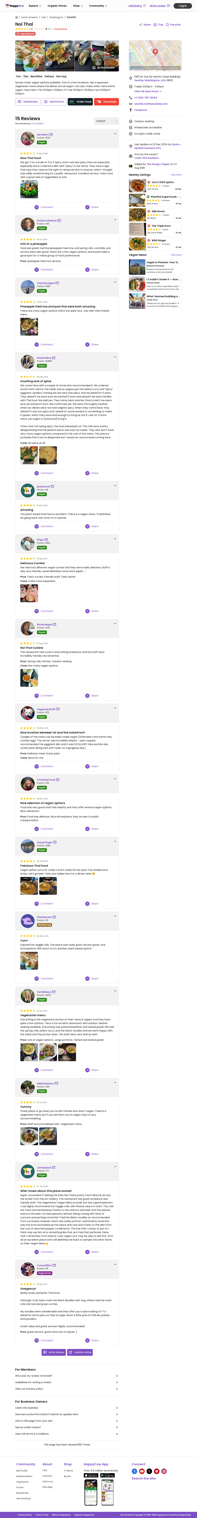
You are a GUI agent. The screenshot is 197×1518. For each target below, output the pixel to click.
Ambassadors (24, 1476)
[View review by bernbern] (27, 138)
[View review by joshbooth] (27, 490)
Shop (76, 6)
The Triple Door (161, 226)
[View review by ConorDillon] (27, 1269)
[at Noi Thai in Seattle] (29, 189)
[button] (155, 52)
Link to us (47, 1481)
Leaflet (135, 68)
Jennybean (44, 1167)
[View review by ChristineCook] (27, 783)
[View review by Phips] (27, 543)
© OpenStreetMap (159, 68)
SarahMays (44, 992)
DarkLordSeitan (47, 220)
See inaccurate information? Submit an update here (46, 1414)
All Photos (106, 67)
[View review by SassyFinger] (27, 846)
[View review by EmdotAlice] (27, 361)
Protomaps (144, 68)
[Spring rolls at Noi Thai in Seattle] (29, 678)
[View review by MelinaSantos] (27, 1087)
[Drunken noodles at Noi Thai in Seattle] (29, 1136)
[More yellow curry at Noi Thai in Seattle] (29, 1052)
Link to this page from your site (33, 1421)
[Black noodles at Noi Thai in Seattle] (48, 1052)
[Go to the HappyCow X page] (149, 1471)
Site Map (47, 1487)
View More (176, 174)
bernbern (43, 134)
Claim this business (26, 1408)
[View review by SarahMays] (27, 995)
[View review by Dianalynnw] (27, 921)
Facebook (140, 110)
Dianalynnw (44, 917)
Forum (20, 1487)
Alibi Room (158, 211)
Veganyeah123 (46, 709)
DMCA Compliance (61, 1515)
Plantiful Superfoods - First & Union (173, 197)
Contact (47, 1475)
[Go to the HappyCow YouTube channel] (142, 1471)
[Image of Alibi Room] (137, 214)
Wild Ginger (159, 240)
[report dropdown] (115, 133)
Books (67, 1476)
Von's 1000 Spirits (163, 182)
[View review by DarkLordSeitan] (27, 224)
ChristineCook (46, 780)
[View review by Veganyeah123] (27, 713)
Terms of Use (41, 1515)
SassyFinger (44, 842)
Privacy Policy (25, 1515)
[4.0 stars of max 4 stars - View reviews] (154, 185)
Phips (40, 540)
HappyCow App (96, 1464)
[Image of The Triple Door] (137, 229)
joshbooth (43, 486)
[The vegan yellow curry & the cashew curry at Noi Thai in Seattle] (29, 593)
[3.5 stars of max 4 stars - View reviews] (22, 29)
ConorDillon (37, 123)
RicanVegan (44, 624)
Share (147, 24)
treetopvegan (46, 283)
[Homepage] (14, 6)
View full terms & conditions (32, 1434)
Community (96, 6)
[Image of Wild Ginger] (137, 243)
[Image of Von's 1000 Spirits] (137, 185)
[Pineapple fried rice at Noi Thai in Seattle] (48, 1136)
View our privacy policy (29, 1389)
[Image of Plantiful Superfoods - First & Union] (137, 200)
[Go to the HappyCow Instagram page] (164, 1471)
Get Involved (23, 1498)
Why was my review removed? (33, 1376)
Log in (183, 6)
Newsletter (22, 1492)
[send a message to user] (52, 135)
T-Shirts (68, 1470)
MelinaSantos (45, 1083)
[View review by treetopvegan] (27, 287)
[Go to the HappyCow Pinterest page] (156, 1471)
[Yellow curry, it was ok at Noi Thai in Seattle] (48, 455)
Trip (160, 24)
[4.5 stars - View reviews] (153, 200)
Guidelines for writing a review (33, 1382)
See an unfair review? (28, 1427)
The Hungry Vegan (158, 164)
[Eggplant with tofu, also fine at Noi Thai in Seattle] (29, 455)
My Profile (21, 1470)
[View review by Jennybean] (27, 1171)
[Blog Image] (137, 267)
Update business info (147, 148)
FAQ (44, 1470)
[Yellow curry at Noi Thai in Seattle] (67, 1052)
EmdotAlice (44, 358)
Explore (33, 6)
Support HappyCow (84, 1515)
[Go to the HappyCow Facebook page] (134, 1471)
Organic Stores (57, 6)
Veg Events (22, 1481)
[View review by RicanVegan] (27, 628)
